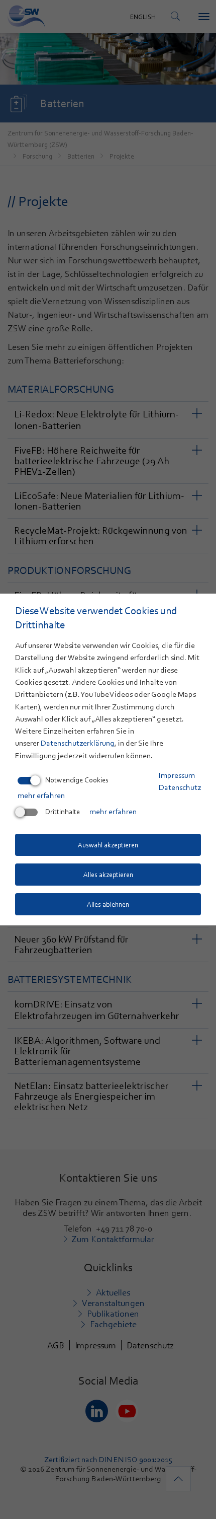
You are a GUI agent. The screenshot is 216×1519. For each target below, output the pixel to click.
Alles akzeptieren (108, 875)
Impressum (177, 775)
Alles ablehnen (108, 904)
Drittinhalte (62, 811)
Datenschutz (180, 787)
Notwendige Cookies (77, 779)
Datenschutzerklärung (78, 743)
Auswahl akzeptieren (108, 845)
